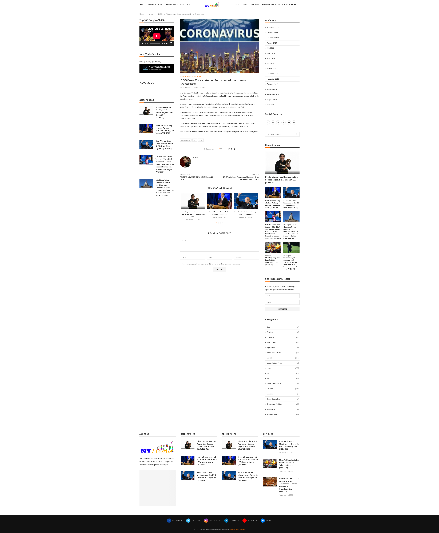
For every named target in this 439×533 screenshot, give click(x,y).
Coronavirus (185, 140)
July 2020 (270, 48)
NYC (189, 5)
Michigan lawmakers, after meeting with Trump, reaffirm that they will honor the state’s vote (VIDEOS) (290, 262)
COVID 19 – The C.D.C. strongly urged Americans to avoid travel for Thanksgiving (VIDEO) (289, 485)
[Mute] (167, 43)
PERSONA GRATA (283, 383)
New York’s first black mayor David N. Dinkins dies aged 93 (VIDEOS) (291, 204)
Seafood (283, 394)
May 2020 (271, 58)
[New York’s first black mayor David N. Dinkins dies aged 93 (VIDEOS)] (246, 201)
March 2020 (271, 69)
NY (195, 76)
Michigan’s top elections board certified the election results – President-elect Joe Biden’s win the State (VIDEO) (291, 231)
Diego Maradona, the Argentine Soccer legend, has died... (193, 214)
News (245, 5)
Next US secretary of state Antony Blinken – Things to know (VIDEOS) (273, 204)
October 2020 (272, 33)
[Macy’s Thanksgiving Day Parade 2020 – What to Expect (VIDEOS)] (273, 247)
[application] (156, 36)
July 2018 (270, 105)
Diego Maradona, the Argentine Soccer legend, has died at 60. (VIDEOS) (281, 180)
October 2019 (272, 84)
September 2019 (273, 89)
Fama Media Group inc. (237, 529)
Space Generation (283, 399)
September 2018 (273, 94)
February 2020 (272, 74)
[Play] (142, 43)
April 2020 (271, 63)
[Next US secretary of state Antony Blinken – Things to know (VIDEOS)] (219, 201)
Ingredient (283, 347)
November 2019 (273, 79)
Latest (236, 5)
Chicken (283, 332)
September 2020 (273, 38)
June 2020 (271, 53)
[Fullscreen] (171, 43)
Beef (283, 327)
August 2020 (272, 43)
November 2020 (273, 27)
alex (189, 87)
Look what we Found (283, 363)
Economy (283, 337)
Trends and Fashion (175, 5)
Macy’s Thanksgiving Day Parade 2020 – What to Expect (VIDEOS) (272, 260)
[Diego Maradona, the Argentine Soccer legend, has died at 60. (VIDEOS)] (193, 201)
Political (255, 5)
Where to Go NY (155, 5)
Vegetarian (283, 409)
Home (142, 5)
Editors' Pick (283, 342)
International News (271, 5)
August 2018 (272, 99)
